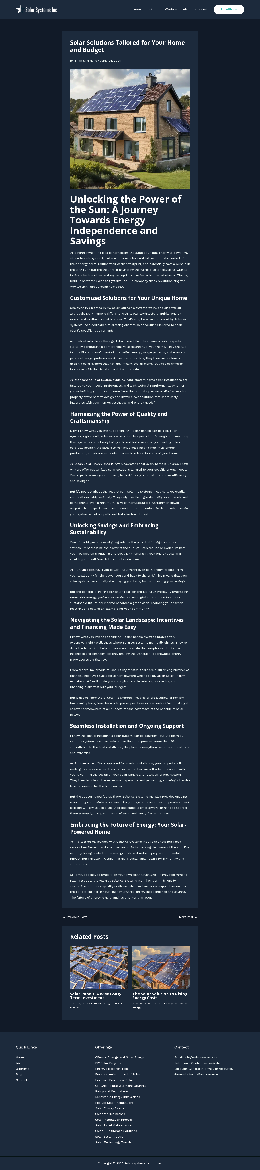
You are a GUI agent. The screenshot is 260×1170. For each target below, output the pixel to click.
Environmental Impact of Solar (117, 1074)
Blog (186, 9)
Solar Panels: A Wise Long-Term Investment (95, 995)
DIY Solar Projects (108, 1063)
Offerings (170, 9)
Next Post (188, 917)
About (153, 9)
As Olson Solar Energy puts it (91, 464)
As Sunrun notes (82, 763)
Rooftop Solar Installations (114, 1102)
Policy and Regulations (111, 1091)
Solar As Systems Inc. (112, 281)
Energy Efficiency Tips (111, 1069)
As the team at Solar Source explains (97, 380)
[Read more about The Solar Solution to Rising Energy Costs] (161, 967)
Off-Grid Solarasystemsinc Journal (120, 1086)
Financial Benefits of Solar (114, 1080)
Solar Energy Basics (109, 1108)
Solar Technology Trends (113, 1142)
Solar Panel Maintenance (113, 1125)
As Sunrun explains (84, 570)
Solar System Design (110, 1136)
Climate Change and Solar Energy (120, 1057)
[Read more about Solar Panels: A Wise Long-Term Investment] (99, 967)
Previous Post (75, 917)
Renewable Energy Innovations (117, 1097)
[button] (229, 9)
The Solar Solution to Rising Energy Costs (159, 995)
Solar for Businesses (110, 1114)
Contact (201, 9)
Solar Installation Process (113, 1119)
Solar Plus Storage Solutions (116, 1131)
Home (138, 9)
